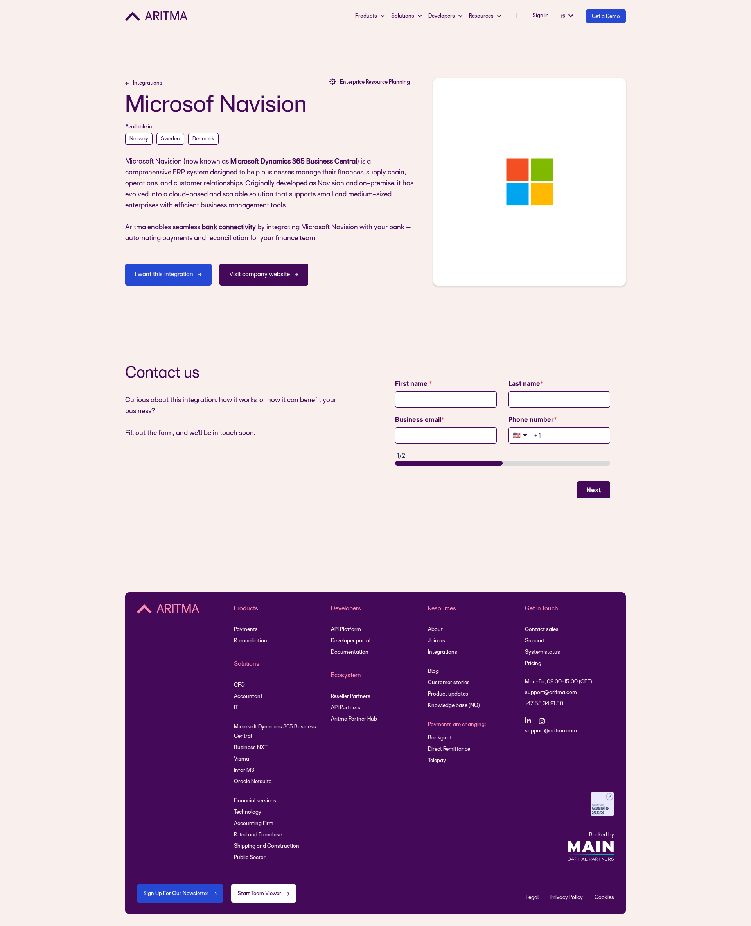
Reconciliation (250, 641)
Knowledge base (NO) (454, 705)
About (435, 629)
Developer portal (350, 641)
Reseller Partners (350, 696)
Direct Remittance (449, 749)
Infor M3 (244, 770)
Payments (246, 629)
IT (236, 707)
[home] (156, 16)
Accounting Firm (253, 823)
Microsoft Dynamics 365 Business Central (275, 732)
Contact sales (542, 629)
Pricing (533, 663)
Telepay (437, 760)
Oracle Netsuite (252, 781)
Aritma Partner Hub (354, 719)
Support (535, 641)
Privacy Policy (566, 897)
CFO (239, 685)
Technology (247, 812)
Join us (436, 641)
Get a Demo (606, 16)
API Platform (346, 629)
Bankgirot (440, 738)
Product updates (448, 694)
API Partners (345, 707)
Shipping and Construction (266, 846)
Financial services (255, 801)
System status (542, 652)
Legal (532, 897)
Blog (433, 671)
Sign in (540, 15)
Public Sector (250, 857)
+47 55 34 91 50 (544, 704)
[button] (371, 16)
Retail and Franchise (258, 835)
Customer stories (449, 682)
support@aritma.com (551, 692)
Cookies (604, 897)
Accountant (248, 696)
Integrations (442, 652)
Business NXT (251, 747)
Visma (241, 759)
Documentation (349, 652)
